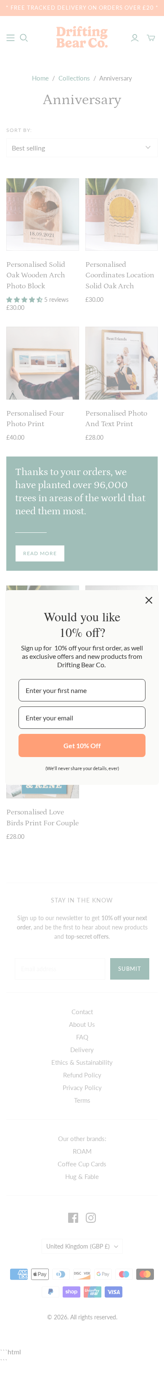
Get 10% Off (82, 745)
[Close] (149, 600)
